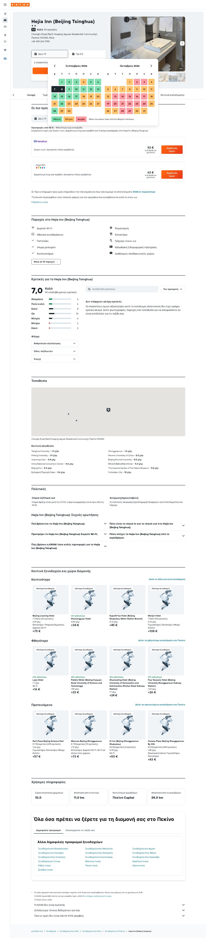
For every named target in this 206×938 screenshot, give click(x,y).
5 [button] (91, 81)
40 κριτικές (50, 29)
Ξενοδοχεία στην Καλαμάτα (99, 853)
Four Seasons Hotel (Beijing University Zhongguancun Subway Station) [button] (164, 683)
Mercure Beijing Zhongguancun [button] (86, 741)
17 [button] (76, 96)
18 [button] (83, 96)
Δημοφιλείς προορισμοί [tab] (48, 830)
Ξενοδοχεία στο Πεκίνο (115, 931)
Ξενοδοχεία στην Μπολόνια (99, 848)
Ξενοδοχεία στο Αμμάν (143, 848)
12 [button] (91, 89)
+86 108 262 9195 (40, 41)
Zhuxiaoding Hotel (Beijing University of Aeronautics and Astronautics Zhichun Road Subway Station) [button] (127, 684)
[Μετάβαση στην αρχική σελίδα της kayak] (20, 4)
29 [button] (61, 110)
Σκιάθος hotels (45, 869)
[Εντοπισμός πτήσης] (5, 41)
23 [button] (69, 103)
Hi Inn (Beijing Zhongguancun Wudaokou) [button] (123, 742)
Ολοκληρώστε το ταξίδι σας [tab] (80, 830)
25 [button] (83, 103)
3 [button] (76, 81)
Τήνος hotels (91, 865)
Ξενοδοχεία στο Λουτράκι (51, 853)
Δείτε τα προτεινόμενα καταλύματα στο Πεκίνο (160, 704)
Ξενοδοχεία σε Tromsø (49, 861)
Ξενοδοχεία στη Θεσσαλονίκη (53, 848)
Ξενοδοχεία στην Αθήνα (144, 853)
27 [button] (98, 103)
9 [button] (69, 89)
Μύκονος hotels (93, 861)
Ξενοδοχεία (51, 931)
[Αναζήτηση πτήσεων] (5, 14)
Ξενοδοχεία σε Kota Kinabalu (99, 857)
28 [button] (54, 110)
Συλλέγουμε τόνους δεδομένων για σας (57, 910)
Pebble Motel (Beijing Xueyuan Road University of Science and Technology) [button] (86, 683)
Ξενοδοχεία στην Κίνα (91, 931)
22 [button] (61, 103)
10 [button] (76, 89)
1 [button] (61, 81)
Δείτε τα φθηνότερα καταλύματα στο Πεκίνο (161, 640)
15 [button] (62, 96)
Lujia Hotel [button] (38, 680)
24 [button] (76, 103)
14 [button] (55, 96)
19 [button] (91, 96)
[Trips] (5, 50)
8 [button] (62, 89)
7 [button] (54, 89)
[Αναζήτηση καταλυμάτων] (5, 20)
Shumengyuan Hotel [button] (81, 618)
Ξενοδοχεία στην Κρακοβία (145, 857)
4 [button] (83, 81)
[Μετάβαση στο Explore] (5, 35)
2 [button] (69, 81)
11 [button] (83, 89)
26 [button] (90, 103)
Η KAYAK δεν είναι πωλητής (49, 904)
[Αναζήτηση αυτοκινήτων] (5, 27)
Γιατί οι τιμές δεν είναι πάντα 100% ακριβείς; (59, 915)
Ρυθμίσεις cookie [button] (39, 202)
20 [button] (98, 96)
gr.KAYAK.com (37, 931)
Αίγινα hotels (138, 865)
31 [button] (144, 110)
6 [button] (98, 81)
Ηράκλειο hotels (140, 861)
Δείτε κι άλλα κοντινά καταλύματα (167, 579)
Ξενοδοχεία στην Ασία (69, 931)
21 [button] (55, 103)
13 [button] (98, 89)
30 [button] (69, 110)
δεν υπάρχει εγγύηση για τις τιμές (97, 896)
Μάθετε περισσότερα (144, 191)
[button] (5, 4)
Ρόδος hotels (44, 865)
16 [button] (69, 96)
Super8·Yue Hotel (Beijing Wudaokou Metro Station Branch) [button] (126, 617)
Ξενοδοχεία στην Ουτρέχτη (51, 857)
